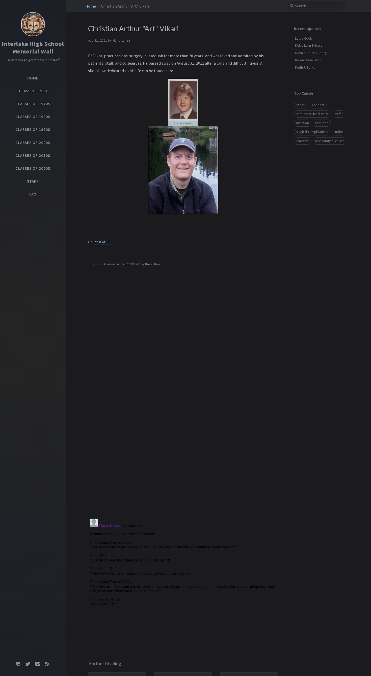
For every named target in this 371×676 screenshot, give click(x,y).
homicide (322, 123)
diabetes (302, 141)
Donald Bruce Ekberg (311, 52)
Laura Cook (303, 38)
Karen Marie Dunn (308, 60)
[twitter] (28, 663)
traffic (339, 114)
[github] (18, 663)
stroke (338, 132)
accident (318, 105)
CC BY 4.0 (133, 264)
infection (302, 123)
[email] (37, 663)
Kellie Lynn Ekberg (309, 45)
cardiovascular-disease (312, 114)
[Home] (33, 24)
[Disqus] (183, 580)
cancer (301, 105)
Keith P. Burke (305, 67)
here (169, 70)
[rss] (47, 663)
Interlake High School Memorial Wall (33, 47)
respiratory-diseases (329, 141)
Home (91, 6)
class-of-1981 (103, 242)
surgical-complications (312, 132)
